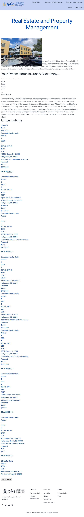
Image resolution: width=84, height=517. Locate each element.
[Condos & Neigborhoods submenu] (62, 2)
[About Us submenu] (82, 7)
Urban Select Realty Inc (39, 512)
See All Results (6, 479)
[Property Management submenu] (82, 2)
